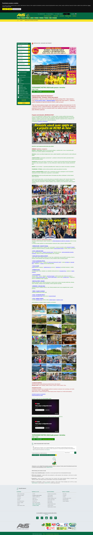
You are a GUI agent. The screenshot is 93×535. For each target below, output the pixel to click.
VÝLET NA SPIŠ (35, 266)
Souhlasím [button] (5, 9)
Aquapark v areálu (22, 87)
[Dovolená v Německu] (31, 18)
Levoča (33, 267)
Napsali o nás (34, 498)
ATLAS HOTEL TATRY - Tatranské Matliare (45, 100)
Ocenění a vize (35, 501)
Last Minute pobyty (22, 75)
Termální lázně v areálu (23, 91)
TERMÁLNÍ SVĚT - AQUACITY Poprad (40, 245)
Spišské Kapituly (52, 299)
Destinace (18, 499)
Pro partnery (64, 495)
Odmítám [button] (9, 9)
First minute (19, 496)
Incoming (64, 496)
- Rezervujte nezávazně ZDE (47, 91)
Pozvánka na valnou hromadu (37, 495)
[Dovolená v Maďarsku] (41, 18)
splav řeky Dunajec (50, 276)
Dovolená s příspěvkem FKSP (52, 498)
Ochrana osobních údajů (51, 499)
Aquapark (21, 85)
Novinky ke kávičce (50, 505)
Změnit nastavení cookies (21, 505)
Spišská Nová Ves (47, 267)
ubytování (48, 449)
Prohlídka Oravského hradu (37, 296)
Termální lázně (21, 90)
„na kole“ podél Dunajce (52, 277)
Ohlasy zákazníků (35, 499)
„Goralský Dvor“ (66, 277)
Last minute (19, 498)
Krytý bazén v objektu (23, 88)
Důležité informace (50, 496)
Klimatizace (21, 80)
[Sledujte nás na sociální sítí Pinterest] (55, 518)
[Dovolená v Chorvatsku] (54, 18)
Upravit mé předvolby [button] (16, 9)
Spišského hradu (39, 299)
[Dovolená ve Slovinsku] (46, 18)
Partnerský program (65, 499)
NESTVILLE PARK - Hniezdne (38, 281)
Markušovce (58, 267)
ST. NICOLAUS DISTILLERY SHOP (54, 262)
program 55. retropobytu (42, 121)
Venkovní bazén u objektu (23, 93)
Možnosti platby (50, 501)
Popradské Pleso (63, 271)
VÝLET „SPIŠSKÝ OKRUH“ (38, 298)
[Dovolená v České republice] (18, 18)
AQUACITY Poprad (70, 247)
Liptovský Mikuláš (35, 262)
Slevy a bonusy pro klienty (36, 502)
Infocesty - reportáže (20, 502)
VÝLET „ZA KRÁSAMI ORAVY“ (38, 294)
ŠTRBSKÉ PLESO (36, 269)
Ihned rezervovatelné (23, 72)
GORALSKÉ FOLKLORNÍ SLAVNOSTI (40, 255)
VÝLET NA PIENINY (36, 274)
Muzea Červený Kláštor (40, 277)
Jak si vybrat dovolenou (20, 501)
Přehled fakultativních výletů (37, 395)
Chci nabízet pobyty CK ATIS (67, 498)
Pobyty (21, 20)
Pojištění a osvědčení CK (36, 496)
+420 (47, 467)
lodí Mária (67, 262)
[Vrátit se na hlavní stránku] (18, 20)
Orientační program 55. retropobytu (38, 394)
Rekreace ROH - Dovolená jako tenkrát (31, 20)
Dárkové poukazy (50, 502)
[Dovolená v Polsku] (27, 18)
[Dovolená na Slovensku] (22, 18)
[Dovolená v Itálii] (50, 18)
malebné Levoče (59, 299)
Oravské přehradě (52, 296)
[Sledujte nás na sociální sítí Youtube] (46, 518)
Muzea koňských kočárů (58, 248)
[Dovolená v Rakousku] (36, 18)
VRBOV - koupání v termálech (38, 291)
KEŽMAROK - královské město (38, 286)
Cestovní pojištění (50, 495)
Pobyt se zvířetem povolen (23, 97)
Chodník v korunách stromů (48, 252)
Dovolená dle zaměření (20, 495)
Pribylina (42, 263)
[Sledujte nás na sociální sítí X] (42, 518)
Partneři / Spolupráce (66, 501)
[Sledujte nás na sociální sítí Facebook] (37, 518)
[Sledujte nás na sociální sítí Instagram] (51, 518)
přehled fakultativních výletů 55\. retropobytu (61, 240)
